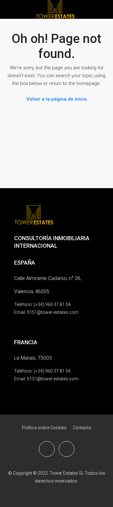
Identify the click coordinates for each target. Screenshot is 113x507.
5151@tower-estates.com (52, 312)
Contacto (82, 427)
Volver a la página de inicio (56, 99)
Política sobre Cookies (44, 427)
